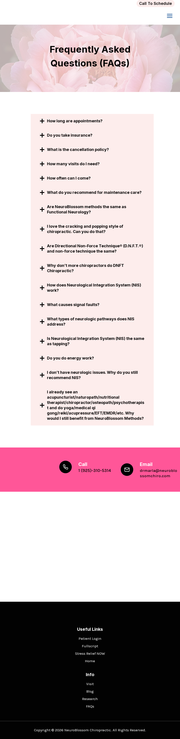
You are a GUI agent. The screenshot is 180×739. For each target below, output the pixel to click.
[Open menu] (169, 15)
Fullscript (90, 646)
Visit (90, 684)
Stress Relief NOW (90, 653)
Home (90, 661)
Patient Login (90, 638)
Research (90, 699)
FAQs (90, 706)
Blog (90, 691)
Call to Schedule (155, 3)
